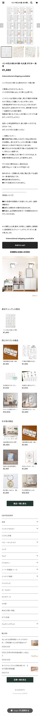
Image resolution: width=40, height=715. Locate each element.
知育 (3, 522)
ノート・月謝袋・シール (9, 570)
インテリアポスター (8, 529)
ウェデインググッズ (8, 624)
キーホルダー (6, 590)
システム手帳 (6, 536)
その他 (4, 604)
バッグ (4, 549)
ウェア (4, 556)
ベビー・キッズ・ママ (9, 542)
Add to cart (20, 245)
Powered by (17, 693)
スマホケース (6, 597)
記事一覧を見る (20, 680)
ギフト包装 (5, 617)
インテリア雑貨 (7, 576)
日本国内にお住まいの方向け (20, 252)
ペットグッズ (6, 583)
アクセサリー (6, 563)
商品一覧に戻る (20, 503)
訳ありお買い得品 (8, 610)
